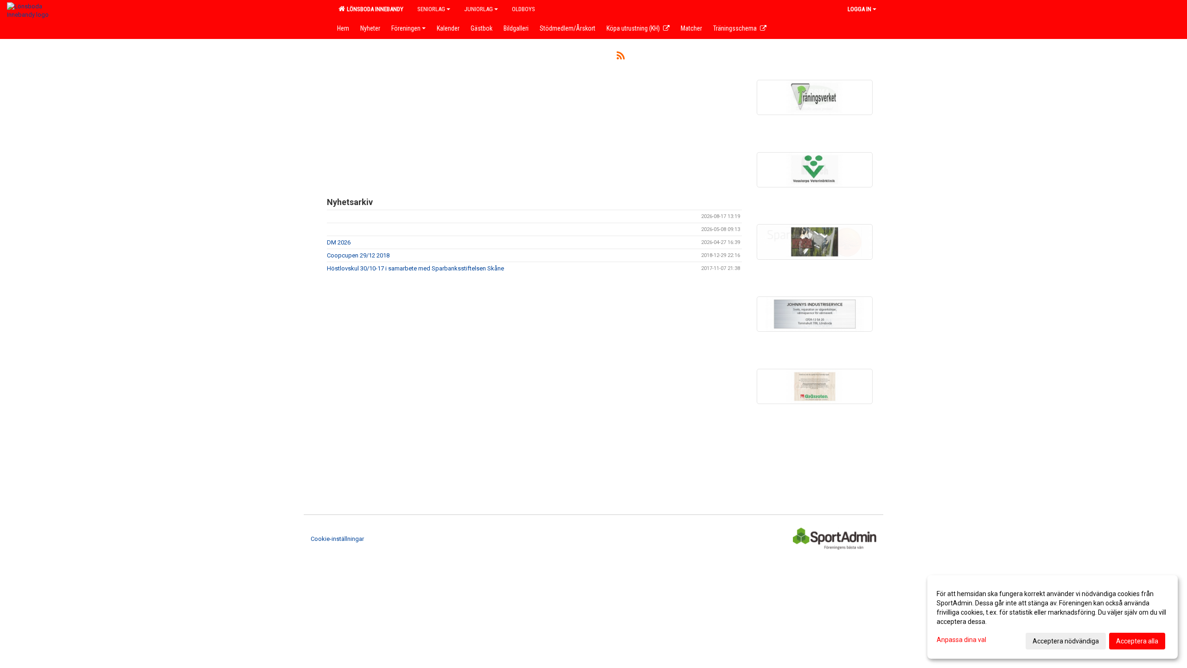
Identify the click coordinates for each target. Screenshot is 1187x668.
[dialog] (1052, 617)
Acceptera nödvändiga (1066, 641)
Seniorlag (431, 9)
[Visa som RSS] (621, 57)
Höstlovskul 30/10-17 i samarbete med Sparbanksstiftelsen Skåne (415, 268)
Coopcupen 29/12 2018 (358, 255)
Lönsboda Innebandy (373, 9)
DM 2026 (339, 242)
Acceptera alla (1137, 641)
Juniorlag (478, 9)
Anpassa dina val (961, 639)
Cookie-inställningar (337, 538)
